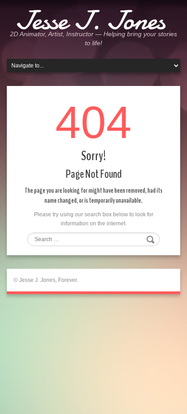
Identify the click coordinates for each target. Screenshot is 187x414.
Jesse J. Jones (90, 20)
